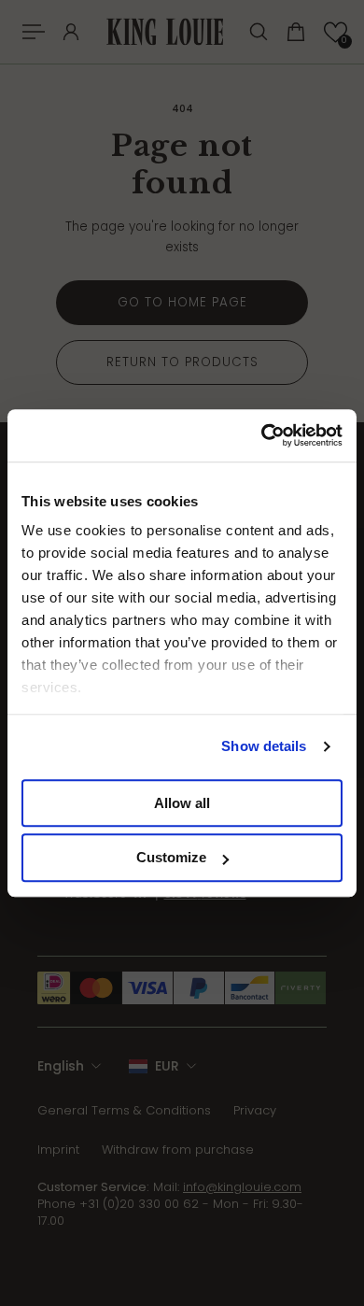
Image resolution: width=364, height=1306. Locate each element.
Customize (171, 858)
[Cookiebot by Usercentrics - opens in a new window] (262, 435)
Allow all (182, 803)
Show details (263, 746)
